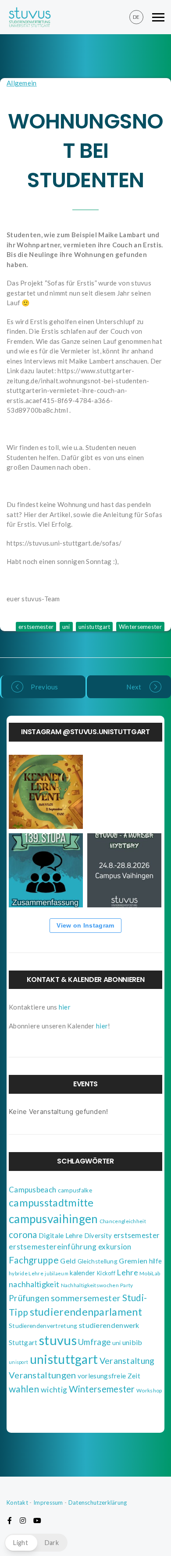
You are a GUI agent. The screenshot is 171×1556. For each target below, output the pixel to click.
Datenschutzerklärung (97, 1502)
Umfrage (94, 1342)
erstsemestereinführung (53, 1246)
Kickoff (106, 1273)
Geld (68, 1260)
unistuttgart (94, 626)
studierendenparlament (86, 1312)
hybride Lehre (26, 1273)
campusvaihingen (53, 1219)
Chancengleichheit (123, 1221)
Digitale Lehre (60, 1235)
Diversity (98, 1235)
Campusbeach (32, 1189)
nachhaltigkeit (34, 1284)
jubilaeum (56, 1273)
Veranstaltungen (42, 1375)
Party (126, 1285)
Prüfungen (29, 1298)
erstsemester (36, 626)
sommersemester (86, 1297)
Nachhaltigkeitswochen (90, 1285)
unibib (132, 1342)
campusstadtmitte (51, 1202)
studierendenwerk (109, 1325)
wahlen (24, 1388)
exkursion (115, 1246)
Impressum (48, 1502)
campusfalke (75, 1190)
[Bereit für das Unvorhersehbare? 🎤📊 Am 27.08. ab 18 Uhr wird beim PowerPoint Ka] (124, 792)
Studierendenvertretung (43, 1325)
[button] (36, 1543)
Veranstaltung (127, 1361)
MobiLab (149, 1273)
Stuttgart (23, 1342)
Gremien (133, 1260)
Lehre (127, 1272)
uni (66, 626)
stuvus (58, 1340)
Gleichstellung (98, 1261)
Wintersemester (140, 626)
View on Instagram (85, 925)
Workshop (149, 1390)
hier (65, 1007)
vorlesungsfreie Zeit (109, 1376)
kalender (82, 1273)
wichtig (54, 1389)
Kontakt (17, 1502)
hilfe (155, 1261)
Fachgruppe (34, 1259)
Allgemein (22, 83)
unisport (18, 1362)
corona (23, 1234)
